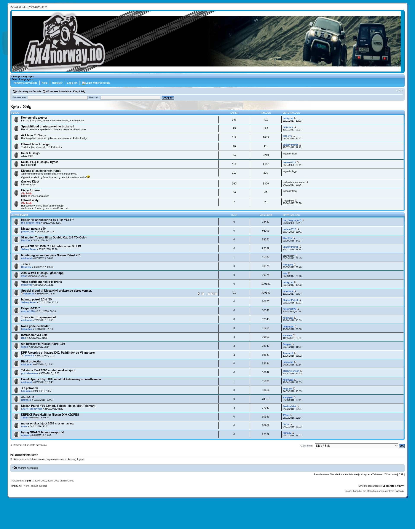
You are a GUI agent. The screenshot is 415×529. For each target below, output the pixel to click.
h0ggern (26, 391)
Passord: (94, 97)
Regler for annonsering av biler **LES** (47, 219)
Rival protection (31, 361)
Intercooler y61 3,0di (34, 335)
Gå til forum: (306, 445)
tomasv (25, 435)
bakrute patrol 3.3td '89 (36, 299)
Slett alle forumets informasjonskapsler (350, 474)
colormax (28, 293)
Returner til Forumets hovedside (30, 445)
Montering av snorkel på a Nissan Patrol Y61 (51, 255)
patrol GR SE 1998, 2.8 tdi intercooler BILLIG (51, 246)
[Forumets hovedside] (206, 71)
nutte (24, 426)
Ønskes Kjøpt (30, 181)
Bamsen (287, 335)
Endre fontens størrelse (399, 91)
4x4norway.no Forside (28, 91)
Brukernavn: (20, 97)
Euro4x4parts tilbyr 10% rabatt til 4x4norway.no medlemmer (61, 379)
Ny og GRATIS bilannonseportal (42, 432)
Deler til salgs (30, 153)
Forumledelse (320, 474)
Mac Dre (287, 136)
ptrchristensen (29, 373)
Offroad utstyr (30, 200)
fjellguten (26, 329)
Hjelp (45, 82)
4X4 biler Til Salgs (33, 135)
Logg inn (72, 82)
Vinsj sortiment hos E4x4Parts (41, 281)
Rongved (26, 267)
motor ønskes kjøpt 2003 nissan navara (47, 423)
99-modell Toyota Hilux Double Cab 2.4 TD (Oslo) (53, 237)
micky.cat (288, 118)
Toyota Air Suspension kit (38, 317)
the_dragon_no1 (30, 222)
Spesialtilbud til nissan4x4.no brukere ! (47, 126)
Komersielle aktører (34, 117)
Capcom (399, 491)
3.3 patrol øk (29, 388)
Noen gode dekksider (35, 326)
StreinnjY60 (289, 406)
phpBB (28, 480)
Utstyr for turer (31, 190)
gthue (24, 346)
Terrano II (28, 355)
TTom (24, 417)
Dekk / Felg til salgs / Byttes (39, 162)
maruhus (288, 127)
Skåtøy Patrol (290, 144)
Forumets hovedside (25, 82)
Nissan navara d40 (33, 228)
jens (23, 338)
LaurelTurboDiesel (31, 408)
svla (23, 276)
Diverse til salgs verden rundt (41, 170)
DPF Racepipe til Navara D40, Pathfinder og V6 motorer (58, 352)
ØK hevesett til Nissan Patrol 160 (43, 343)
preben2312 (289, 162)
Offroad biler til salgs (35, 144)
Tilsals (25, 264)
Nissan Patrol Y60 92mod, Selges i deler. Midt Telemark (58, 405)
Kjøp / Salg (79, 91)
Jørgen (287, 344)
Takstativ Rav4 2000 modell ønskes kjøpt (48, 370)
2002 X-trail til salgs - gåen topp (42, 273)
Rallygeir (26, 400)
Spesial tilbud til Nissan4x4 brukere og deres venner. (56, 290)
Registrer (57, 82)
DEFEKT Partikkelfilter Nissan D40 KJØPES (50, 414)
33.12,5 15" (28, 397)
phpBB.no (16, 486)
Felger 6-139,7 (30, 308)
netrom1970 (28, 311)
